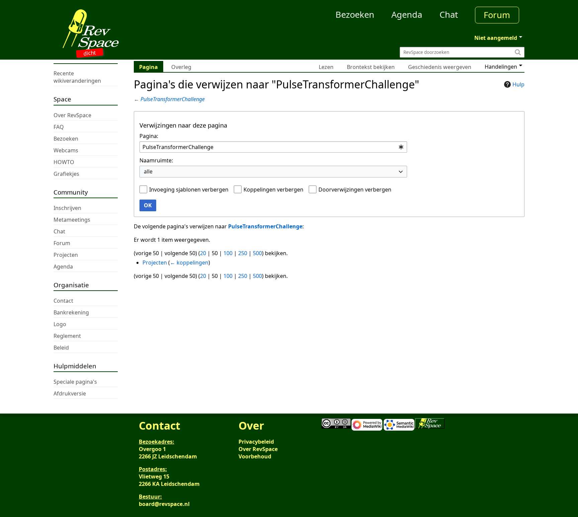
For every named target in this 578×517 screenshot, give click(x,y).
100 (227, 253)
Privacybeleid (256, 441)
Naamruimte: (156, 160)
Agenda (406, 14)
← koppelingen (189, 262)
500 (257, 253)
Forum (497, 15)
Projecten (154, 262)
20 (203, 253)
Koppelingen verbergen (273, 189)
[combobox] (273, 147)
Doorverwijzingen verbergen (354, 189)
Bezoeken (354, 14)
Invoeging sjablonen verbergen (188, 189)
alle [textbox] (148, 171)
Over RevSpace (258, 449)
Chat (449, 14)
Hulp (518, 84)
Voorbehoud (254, 456)
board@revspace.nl (164, 504)
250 (242, 253)
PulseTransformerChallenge (172, 99)
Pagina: (148, 136)
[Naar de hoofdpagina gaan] (112, 29)
